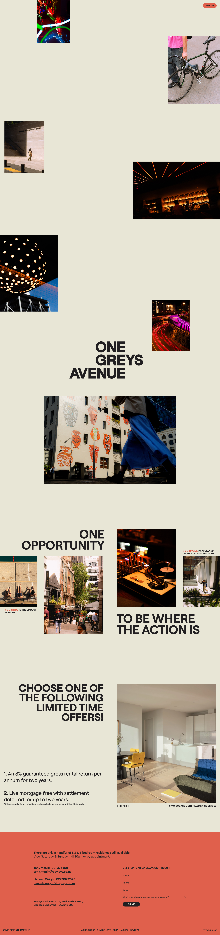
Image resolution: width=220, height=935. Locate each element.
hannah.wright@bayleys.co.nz (54, 883)
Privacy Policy (210, 930)
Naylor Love (104, 930)
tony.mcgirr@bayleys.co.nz (52, 871)
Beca (115, 930)
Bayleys (134, 930)
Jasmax (124, 930)
